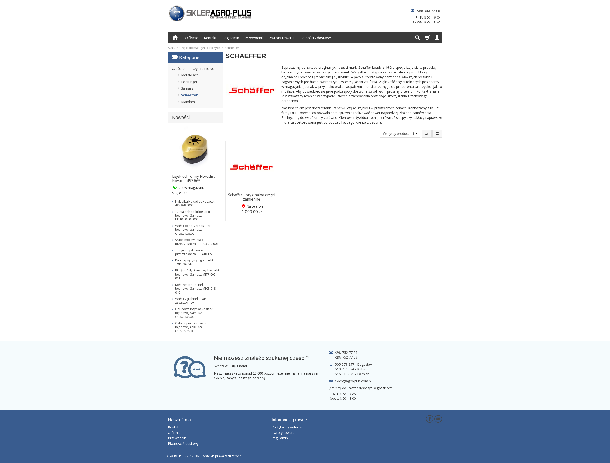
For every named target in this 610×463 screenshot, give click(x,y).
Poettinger (189, 81)
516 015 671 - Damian (352, 374)
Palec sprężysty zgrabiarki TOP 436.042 (194, 262)
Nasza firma (179, 419)
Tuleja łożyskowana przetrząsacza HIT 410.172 (194, 252)
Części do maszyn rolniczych (194, 68)
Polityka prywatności (287, 427)
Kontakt (210, 37)
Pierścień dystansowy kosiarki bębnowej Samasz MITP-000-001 (197, 274)
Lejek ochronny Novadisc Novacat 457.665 (193, 178)
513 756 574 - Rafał (350, 369)
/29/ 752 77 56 (428, 10)
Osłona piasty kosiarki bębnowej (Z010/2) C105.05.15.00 (191, 327)
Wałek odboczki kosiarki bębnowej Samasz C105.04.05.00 (192, 230)
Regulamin (230, 37)
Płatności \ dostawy (315, 37)
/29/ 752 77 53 (346, 357)
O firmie (191, 37)
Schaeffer (189, 95)
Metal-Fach (189, 75)
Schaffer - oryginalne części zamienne (251, 197)
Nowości (181, 117)
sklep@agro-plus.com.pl (353, 381)
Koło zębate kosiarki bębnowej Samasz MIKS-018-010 (196, 288)
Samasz (187, 88)
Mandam (188, 101)
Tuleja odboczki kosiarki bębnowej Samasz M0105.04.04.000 (192, 215)
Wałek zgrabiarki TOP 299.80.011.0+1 (190, 301)
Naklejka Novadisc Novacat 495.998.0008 (194, 203)
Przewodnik (254, 37)
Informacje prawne (289, 419)
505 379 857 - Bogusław (354, 364)
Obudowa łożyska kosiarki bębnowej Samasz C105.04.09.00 (194, 313)
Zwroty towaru (281, 37)
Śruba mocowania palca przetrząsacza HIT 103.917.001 (196, 242)
